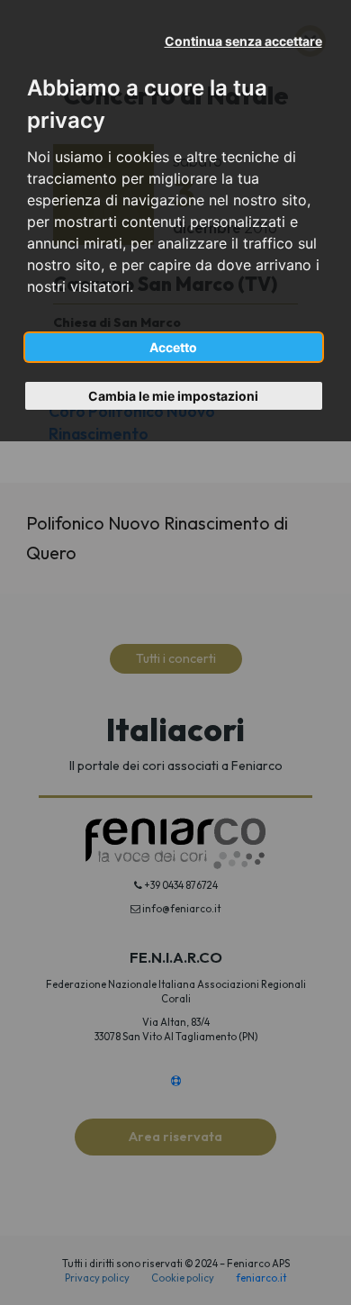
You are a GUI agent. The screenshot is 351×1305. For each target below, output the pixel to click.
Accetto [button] (173, 347)
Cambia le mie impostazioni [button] (173, 395)
